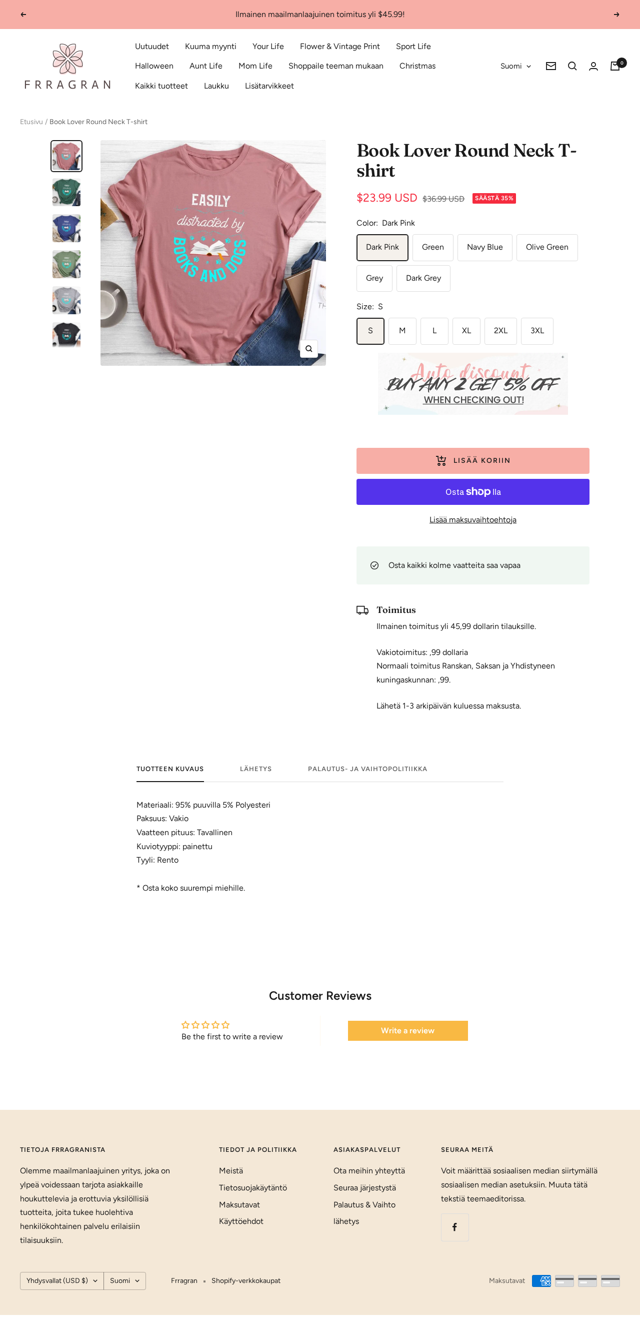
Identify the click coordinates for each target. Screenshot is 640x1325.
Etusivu (31, 122)
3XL (537, 330)
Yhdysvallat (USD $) (57, 1280)
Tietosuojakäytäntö (253, 1187)
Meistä (231, 1170)
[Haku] (572, 66)
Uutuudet (152, 46)
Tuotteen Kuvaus (170, 769)
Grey (374, 278)
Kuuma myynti (210, 46)
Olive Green (547, 247)
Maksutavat (239, 1204)
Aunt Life (206, 66)
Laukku (216, 86)
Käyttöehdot (241, 1221)
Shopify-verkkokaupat (246, 1280)
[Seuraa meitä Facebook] (454, 1227)
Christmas (418, 66)
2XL (501, 330)
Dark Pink (382, 247)
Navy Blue (485, 247)
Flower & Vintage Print (340, 46)
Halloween (154, 66)
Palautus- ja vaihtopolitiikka (368, 769)
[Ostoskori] (615, 66)
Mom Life (255, 66)
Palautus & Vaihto (365, 1204)
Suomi (511, 66)
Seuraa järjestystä (365, 1187)
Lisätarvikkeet (269, 86)
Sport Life (413, 46)
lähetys (256, 769)
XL (466, 330)
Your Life (268, 46)
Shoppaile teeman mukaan (336, 66)
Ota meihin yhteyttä (369, 1170)
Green (433, 247)
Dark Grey (423, 278)
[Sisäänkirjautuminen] (593, 66)
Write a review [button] (407, 1030)
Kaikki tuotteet (161, 86)
